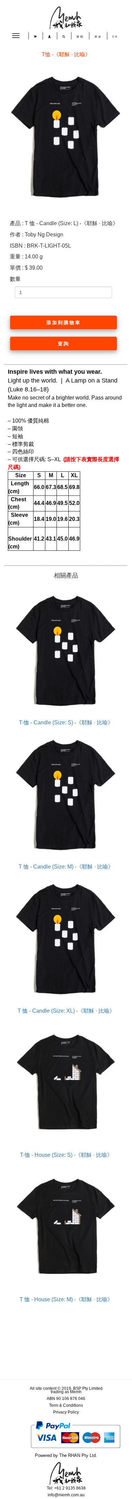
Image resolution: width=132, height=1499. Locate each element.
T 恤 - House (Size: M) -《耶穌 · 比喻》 (66, 1299)
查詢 (63, 343)
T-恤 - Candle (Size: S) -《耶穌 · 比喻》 (66, 722)
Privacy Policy (66, 1412)
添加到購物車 (63, 322)
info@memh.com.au (66, 1495)
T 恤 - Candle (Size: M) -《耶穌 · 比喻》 (66, 867)
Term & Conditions (66, 1405)
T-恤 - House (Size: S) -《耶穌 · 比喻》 (66, 1155)
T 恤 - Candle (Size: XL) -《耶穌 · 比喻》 (66, 1011)
